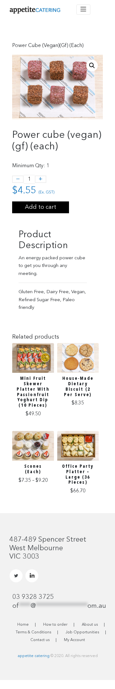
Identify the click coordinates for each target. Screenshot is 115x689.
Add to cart (40, 207)
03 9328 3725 (33, 597)
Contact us (40, 640)
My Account (74, 640)
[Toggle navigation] (83, 9)
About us (90, 625)
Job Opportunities (82, 632)
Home (23, 625)
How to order (55, 625)
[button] (92, 65)
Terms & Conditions (33, 632)
